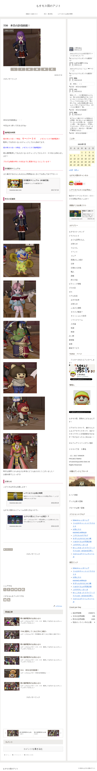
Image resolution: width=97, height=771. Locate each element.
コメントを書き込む (33, 749)
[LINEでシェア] (44, 69)
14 (78, 159)
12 (71, 159)
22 (82, 162)
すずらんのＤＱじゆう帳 (82, 538)
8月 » (76, 170)
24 (89, 162)
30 (86, 165)
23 (86, 162)
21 (78, 162)
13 (74, 159)
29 (82, 165)
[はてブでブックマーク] (29, 69)
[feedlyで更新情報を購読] (5, 599)
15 (82, 159)
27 (74, 165)
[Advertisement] (33, 100)
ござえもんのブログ (80, 535)
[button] (52, 69)
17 (89, 159)
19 (71, 162)
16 (86, 159)
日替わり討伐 (8, 549)
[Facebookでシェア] (21, 69)
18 (93, 159)
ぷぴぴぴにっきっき (80, 545)
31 (89, 165)
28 (78, 165)
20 (74, 162)
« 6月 (71, 170)
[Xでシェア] (14, 69)
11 (93, 155)
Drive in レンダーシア (81, 520)
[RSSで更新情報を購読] (8, 599)
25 (93, 162)
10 (89, 155)
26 (71, 165)
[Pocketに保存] (37, 69)
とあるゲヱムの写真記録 (82, 541)
